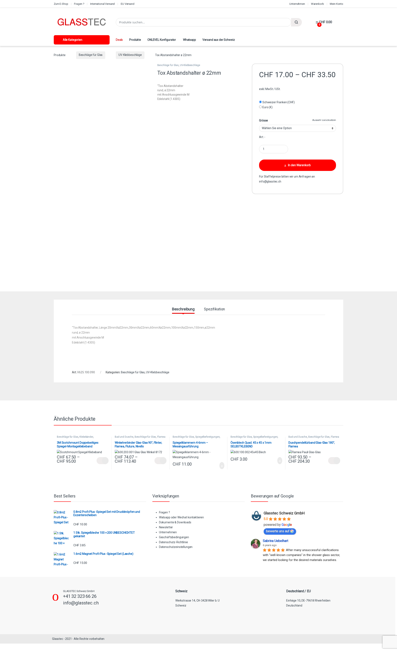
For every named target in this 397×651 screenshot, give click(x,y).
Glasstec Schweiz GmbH (284, 513)
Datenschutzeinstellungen (176, 547)
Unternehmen (297, 3)
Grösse (263, 120)
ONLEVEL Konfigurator (161, 39)
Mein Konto (336, 3)
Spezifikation (214, 309)
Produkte (135, 39)
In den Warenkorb (299, 165)
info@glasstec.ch (270, 181)
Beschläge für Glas (91, 54)
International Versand (102, 3)
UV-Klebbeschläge (130, 54)
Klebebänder (86, 436)
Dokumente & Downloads (175, 522)
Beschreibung (183, 309)
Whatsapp (189, 39)
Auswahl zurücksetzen (324, 120)
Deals (119, 39)
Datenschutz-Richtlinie (173, 542)
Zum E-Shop (61, 3)
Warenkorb (317, 3)
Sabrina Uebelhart (275, 541)
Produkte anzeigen (103, 460)
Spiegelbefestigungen (207, 436)
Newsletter (166, 527)
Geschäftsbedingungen (174, 537)
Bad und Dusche (124, 436)
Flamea (161, 436)
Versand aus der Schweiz (218, 39)
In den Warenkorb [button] (217, 465)
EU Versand (127, 3)
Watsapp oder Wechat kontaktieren (181, 517)
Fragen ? (79, 3)
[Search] (296, 22)
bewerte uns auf (277, 531)
